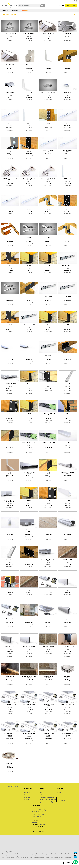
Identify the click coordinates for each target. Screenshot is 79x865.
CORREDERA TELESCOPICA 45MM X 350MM (48, 295)
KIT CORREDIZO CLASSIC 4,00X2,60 (67, 734)
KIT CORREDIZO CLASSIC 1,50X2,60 (48, 705)
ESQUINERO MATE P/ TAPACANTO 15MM (67, 34)
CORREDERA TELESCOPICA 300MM (29, 236)
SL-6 (67, 354)
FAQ (63, 1)
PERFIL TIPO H (67, 500)
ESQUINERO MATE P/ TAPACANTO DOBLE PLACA (9, 93)
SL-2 (10, 150)
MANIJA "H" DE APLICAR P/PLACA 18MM (29, 530)
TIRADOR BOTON (67, 92)
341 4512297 (42, 825)
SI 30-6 (9, 442)
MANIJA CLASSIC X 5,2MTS (67, 530)
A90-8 (9, 236)
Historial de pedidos (62, 795)
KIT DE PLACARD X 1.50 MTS (10, 704)
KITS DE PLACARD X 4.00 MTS (29, 733)
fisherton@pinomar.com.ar (48, 799)
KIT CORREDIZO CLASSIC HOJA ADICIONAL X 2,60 (10, 617)
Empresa (51, 1)
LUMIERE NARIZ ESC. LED (48, 676)
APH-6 (9, 589)
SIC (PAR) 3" (9, 324)
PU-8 (29, 559)
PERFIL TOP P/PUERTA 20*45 (29, 646)
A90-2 (67, 63)
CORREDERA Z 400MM (67, 150)
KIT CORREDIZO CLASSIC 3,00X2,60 (48, 734)
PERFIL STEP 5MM (9, 559)
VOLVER (75, 14)
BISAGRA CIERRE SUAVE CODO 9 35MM (48, 179)
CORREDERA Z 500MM (29, 208)
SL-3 (48, 208)
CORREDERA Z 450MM (10, 208)
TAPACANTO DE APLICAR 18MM (29, 354)
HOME (3, 14)
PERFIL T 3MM (67, 383)
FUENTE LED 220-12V (67, 676)
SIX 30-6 (68, 413)
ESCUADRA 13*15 (48, 63)
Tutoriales (58, 1)
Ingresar (26, 799)
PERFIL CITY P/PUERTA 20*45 (67, 589)
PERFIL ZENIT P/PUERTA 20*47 (67, 617)
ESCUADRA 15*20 (29, 92)
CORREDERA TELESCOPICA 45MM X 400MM (67, 295)
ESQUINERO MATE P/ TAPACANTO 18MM (9, 63)
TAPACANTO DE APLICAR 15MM (9, 354)
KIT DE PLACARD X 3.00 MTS (67, 704)
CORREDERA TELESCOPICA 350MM (48, 236)
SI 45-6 (48, 472)
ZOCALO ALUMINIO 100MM (48, 617)
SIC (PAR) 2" (9, 265)
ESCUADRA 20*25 (29, 122)
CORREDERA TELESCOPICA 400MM (10, 295)
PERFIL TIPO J (67, 442)
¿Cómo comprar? (45, 795)
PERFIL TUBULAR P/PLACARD (67, 472)
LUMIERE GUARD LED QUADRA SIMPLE (48, 647)
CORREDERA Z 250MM (10, 122)
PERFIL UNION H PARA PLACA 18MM (10, 384)
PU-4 (29, 295)
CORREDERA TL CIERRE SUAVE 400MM (48, 414)
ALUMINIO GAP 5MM (29, 589)
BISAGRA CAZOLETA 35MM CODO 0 (29, 34)
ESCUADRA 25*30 (68, 178)
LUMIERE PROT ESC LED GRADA (29, 676)
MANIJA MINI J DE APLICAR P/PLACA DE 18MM (9, 501)
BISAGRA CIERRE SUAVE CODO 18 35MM (10, 179)
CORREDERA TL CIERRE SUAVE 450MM (29, 443)
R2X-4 (48, 265)
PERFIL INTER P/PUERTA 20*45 (9, 646)
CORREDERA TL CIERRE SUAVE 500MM (48, 443)
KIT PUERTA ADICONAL (48, 589)
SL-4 (67, 236)
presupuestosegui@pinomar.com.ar (51, 802)
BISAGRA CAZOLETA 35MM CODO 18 (10, 34)
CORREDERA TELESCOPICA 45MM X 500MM (48, 354)
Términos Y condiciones (47, 797)
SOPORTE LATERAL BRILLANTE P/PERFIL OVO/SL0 (29, 63)
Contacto (69, 1)
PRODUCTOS (7, 14)
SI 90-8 (48, 500)
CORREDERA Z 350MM (48, 150)
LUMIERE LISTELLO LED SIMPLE (29, 617)
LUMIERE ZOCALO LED (9, 676)
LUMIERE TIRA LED (9, 763)
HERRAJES (13, 14)
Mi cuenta (59, 792)
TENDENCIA (24, 10)
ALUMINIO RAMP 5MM (67, 559)
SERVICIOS (15, 10)
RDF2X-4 (29, 265)
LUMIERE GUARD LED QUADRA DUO (67, 647)
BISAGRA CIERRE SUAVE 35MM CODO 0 (48, 93)
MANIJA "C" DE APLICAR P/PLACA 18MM (48, 560)
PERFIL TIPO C (10, 530)
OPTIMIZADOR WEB (71, 5)
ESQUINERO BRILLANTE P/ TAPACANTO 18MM (48, 34)
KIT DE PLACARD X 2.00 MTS (29, 704)
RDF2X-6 (48, 324)
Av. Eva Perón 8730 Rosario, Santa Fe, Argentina (38, 816)
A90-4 (48, 122)
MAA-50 (10, 472)
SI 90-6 (9, 413)
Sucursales (27, 797)
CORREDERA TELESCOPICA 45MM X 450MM (29, 325)
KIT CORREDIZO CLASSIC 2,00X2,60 (9, 734)
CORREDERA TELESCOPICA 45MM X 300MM (67, 266)
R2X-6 (67, 324)
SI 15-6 (48, 383)
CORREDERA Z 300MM (67, 122)
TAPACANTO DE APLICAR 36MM (29, 472)
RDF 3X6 (29, 413)
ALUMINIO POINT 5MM (48, 530)
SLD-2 (29, 150)
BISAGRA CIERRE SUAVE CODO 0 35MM (29, 179)
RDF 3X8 (29, 500)
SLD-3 (67, 208)
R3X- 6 (28, 383)
